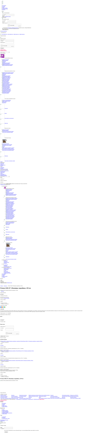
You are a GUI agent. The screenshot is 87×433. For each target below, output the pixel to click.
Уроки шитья (2, 172)
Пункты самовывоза (5, 411)
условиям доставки (6, 298)
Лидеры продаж (6, 262)
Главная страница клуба (5, 170)
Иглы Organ (21, 397)
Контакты (3, 9)
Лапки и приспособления (15, 397)
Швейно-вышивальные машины (34, 395)
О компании (2, 167)
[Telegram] (3, 307)
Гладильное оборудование (66, 396)
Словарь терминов (3, 174)
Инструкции (6, 271)
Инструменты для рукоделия (9, 118)
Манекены (7, 256)
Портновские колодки (14, 398)
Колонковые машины (3, 397)
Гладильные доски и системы (24, 398)
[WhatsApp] (4, 307)
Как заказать (4, 5)
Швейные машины (3, 395)
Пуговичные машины (22, 396)
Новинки (1, 165)
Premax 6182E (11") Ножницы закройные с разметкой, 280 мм (32, 341)
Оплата (3, 7)
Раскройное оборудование (74, 396)
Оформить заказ (2, 184)
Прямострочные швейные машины (44, 395)
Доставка (3, 6)
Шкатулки (6, 123)
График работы (4, 413)
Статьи (1, 173)
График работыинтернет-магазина (3, 50)
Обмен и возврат (4, 276)
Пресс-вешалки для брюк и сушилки (44, 398)
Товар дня (1, 164)
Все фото (2, 291)
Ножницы (6, 108)
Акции (1, 161)
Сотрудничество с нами (7, 266)
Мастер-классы (2, 171)
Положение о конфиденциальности (12, 27)
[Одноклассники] (2, 307)
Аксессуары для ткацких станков (10, 160)
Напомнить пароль (8, 16)
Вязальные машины (73, 397)
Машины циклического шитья (33, 396)
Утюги (30, 398)
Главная (1, 285)
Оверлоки (12, 395)
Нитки (6, 113)
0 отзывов (1, 345)
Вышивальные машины (23, 395)
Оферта (3, 409)
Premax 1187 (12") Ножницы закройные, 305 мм (26, 350)
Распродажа (2, 163)
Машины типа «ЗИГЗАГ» (74, 395)
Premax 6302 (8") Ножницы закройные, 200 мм (26, 360)
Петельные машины (14, 396)
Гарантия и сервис (5, 8)
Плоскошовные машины (66, 395)
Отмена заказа (4, 405)
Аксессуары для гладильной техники (56, 398)
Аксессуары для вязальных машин (5, 398)
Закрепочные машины (3, 396)
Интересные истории (3, 175)
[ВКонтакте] (0, 307)
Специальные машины (53, 396)
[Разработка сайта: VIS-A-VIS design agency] (0, 423)
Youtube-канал (2, 420)
